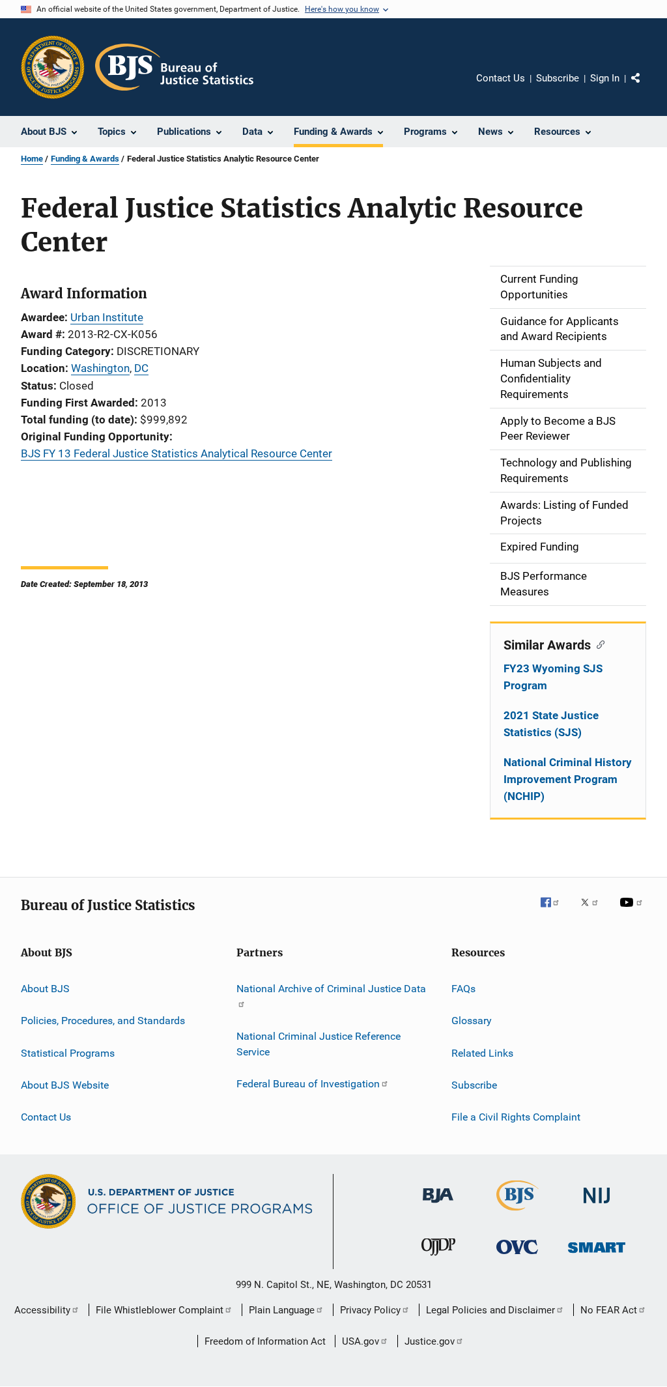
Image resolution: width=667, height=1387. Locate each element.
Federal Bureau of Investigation (308, 1084)
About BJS (45, 988)
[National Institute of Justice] (597, 1205)
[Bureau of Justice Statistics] (517, 1213)
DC (141, 368)
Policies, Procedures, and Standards (103, 1020)
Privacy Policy (370, 1310)
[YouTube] (633, 911)
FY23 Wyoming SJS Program (553, 677)
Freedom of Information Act (265, 1341)
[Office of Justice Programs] (53, 67)
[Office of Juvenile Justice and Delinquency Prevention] (438, 1258)
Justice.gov (429, 1341)
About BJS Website (65, 1085)
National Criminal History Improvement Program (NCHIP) (568, 779)
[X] (594, 911)
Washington (100, 368)
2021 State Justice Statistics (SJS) (551, 724)
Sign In (604, 78)
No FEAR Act (608, 1310)
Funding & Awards (85, 159)
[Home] (174, 67)
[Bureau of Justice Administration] (438, 1205)
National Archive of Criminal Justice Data (331, 988)
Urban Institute (106, 317)
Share (646, 87)
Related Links (482, 1052)
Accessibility (42, 1310)
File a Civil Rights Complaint (515, 1117)
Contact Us (500, 78)
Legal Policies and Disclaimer (490, 1310)
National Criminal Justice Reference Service (318, 1044)
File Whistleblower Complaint (159, 1310)
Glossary (471, 1020)
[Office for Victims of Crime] (517, 1256)
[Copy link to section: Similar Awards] (597, 643)
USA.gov (360, 1341)
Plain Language (282, 1310)
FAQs (463, 988)
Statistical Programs (68, 1052)
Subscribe (557, 78)
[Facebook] (555, 911)
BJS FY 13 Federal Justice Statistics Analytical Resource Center (176, 453)
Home (32, 159)
